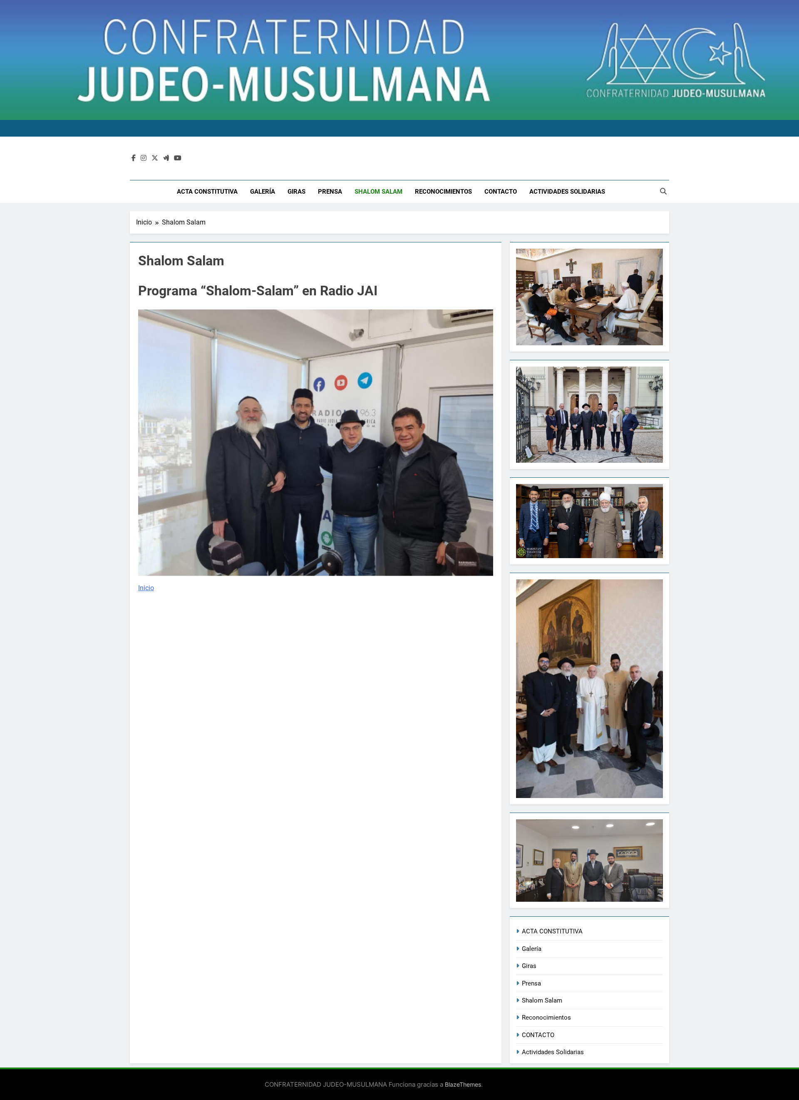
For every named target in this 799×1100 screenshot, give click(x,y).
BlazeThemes (463, 1084)
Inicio (146, 588)
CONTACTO (500, 191)
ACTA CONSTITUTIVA (207, 191)
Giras (296, 191)
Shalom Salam (378, 191)
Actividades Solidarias (567, 191)
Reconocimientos (443, 191)
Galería (262, 191)
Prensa (330, 191)
